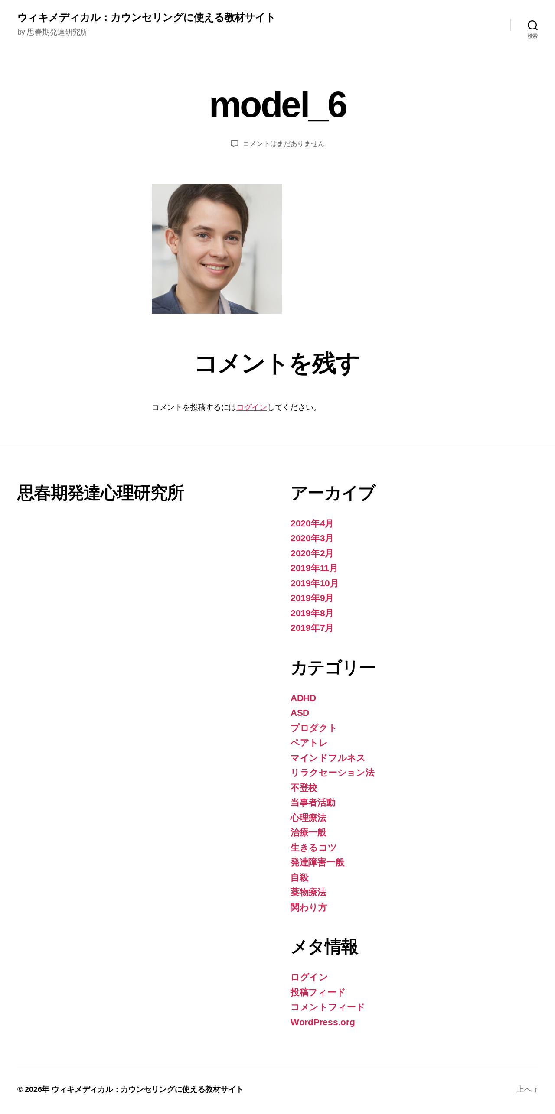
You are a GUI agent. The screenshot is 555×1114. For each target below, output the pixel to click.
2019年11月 (314, 568)
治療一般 (308, 832)
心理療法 (308, 817)
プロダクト (314, 728)
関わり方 (309, 907)
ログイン (251, 407)
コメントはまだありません (284, 143)
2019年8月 (312, 613)
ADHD (303, 698)
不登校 (304, 787)
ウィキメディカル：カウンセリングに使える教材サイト (146, 17)
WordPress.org (323, 1022)
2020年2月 (312, 553)
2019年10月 (315, 583)
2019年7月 (312, 628)
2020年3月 (312, 538)
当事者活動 (313, 802)
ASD (300, 713)
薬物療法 (308, 892)
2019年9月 (312, 598)
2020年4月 (312, 523)
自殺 (299, 877)
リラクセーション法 (333, 772)
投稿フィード (318, 992)
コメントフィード (328, 1007)
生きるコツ (314, 847)
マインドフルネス (328, 758)
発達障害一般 (317, 862)
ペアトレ (309, 742)
